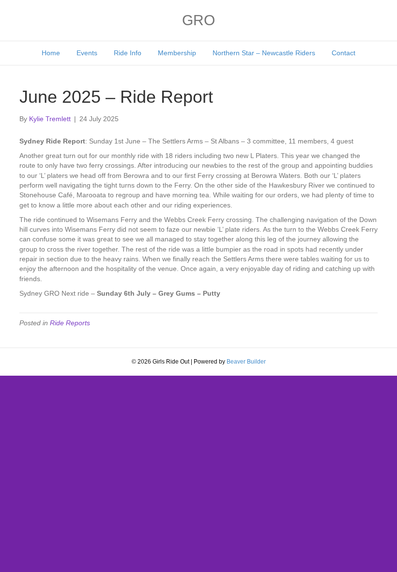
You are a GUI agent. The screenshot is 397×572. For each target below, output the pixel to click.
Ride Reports (70, 323)
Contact (343, 53)
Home (51, 53)
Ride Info (127, 53)
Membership (177, 53)
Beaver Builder (246, 361)
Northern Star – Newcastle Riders (264, 53)
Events (86, 53)
